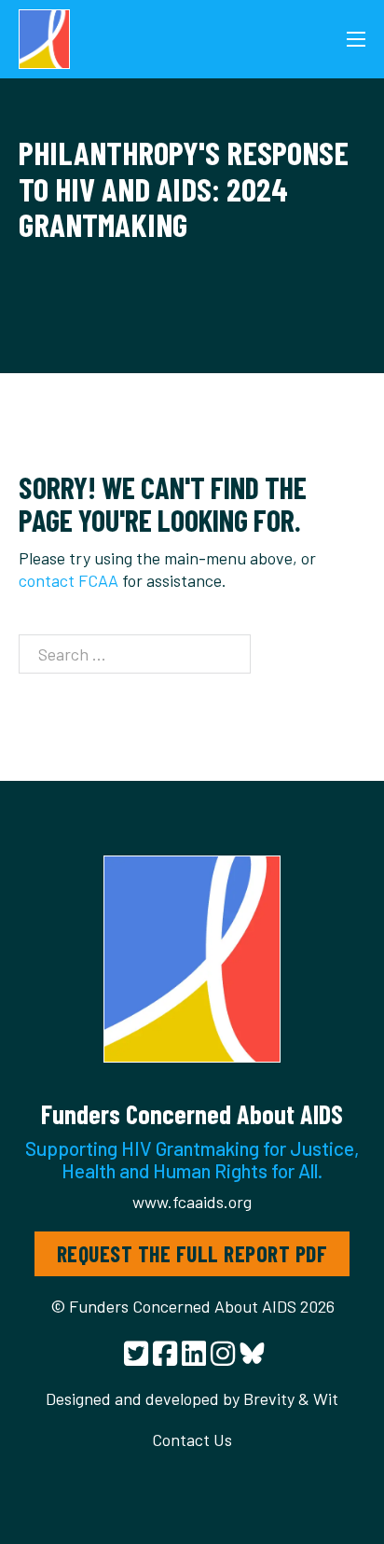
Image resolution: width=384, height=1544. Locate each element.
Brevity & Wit (290, 1398)
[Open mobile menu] (356, 39)
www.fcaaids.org (192, 1201)
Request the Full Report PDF (192, 1253)
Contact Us (192, 1439)
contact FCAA (68, 580)
